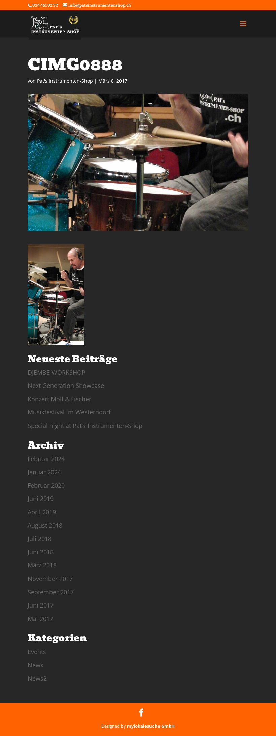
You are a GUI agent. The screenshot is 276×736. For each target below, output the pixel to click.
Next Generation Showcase (66, 385)
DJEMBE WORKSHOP (56, 372)
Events (37, 652)
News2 (37, 678)
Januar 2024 (44, 472)
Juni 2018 (41, 552)
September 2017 (51, 592)
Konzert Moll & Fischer (59, 399)
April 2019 (42, 512)
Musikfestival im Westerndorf (69, 412)
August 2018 (45, 525)
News (35, 665)
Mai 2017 (40, 619)
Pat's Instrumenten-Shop (65, 81)
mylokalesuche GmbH (151, 726)
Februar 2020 (46, 485)
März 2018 (42, 565)
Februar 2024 (46, 459)
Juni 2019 (41, 498)
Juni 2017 (41, 605)
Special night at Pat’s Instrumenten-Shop (85, 425)
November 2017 (50, 579)
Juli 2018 (39, 539)
